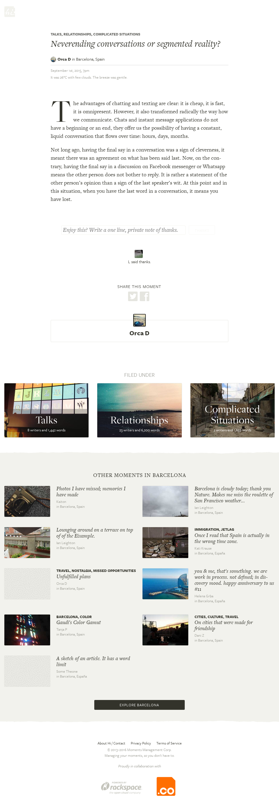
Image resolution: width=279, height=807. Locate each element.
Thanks (202, 230)
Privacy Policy (141, 743)
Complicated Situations (116, 34)
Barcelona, (90, 59)
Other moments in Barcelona (139, 475)
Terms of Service (169, 743)
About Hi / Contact (111, 743)
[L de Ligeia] (139, 254)
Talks (56, 34)
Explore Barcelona (139, 705)
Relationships (77, 34)
